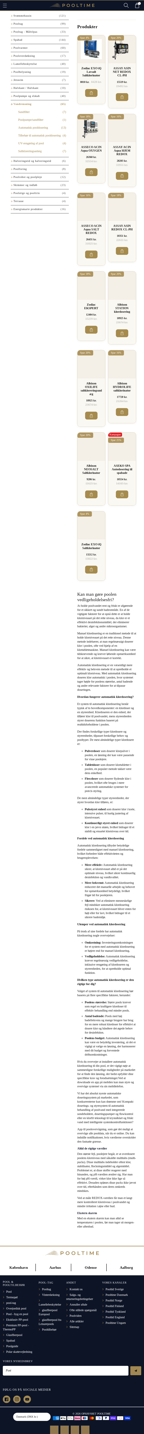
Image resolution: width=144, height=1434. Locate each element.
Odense (91, 1267)
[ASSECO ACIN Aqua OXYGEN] (91, 128)
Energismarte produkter (28, 209)
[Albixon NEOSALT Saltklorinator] (91, 446)
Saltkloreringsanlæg (30, 151)
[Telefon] (75, 1430)
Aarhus (55, 1267)
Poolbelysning (22, 72)
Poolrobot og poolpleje (28, 177)
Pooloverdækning (24, 56)
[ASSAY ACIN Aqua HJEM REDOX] (122, 128)
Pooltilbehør (49, 1329)
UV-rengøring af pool (31, 143)
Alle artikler (77, 1321)
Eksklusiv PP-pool (17, 1319)
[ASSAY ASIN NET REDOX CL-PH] (122, 49)
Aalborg (126, 1267)
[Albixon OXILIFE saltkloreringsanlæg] (91, 364)
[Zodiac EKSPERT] (91, 285)
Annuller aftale (78, 1304)
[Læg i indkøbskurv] (91, 93)
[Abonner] (135, 1370)
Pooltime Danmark (117, 1294)
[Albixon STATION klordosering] (122, 285)
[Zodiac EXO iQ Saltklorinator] (91, 525)
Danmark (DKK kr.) (27, 1416)
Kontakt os (76, 1289)
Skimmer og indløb (25, 185)
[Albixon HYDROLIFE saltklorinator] (122, 364)
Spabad (18, 39)
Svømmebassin (23, 15)
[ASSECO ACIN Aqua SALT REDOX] (91, 206)
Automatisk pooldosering (33, 127)
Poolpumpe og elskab (27, 96)
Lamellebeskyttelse (25, 64)
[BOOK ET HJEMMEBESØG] (64, 1430)
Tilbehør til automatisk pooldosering (39, 135)
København (18, 1267)
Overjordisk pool (16, 1308)
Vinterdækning (51, 1294)
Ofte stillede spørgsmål (83, 1310)
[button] (6, 5)
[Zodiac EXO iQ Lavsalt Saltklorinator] (91, 49)
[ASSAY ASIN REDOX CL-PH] (122, 206)
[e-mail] (85, 1430)
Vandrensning (23, 104)
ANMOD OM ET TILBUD (54, 1430)
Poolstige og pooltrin (27, 193)
